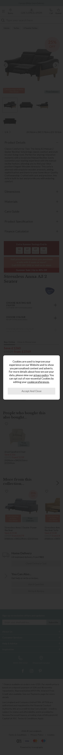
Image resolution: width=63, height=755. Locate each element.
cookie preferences (38, 382)
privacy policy (40, 375)
